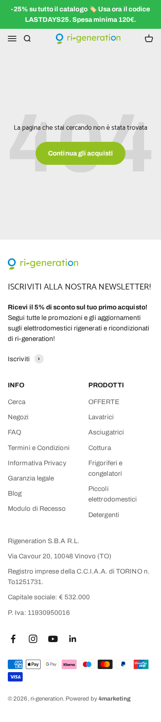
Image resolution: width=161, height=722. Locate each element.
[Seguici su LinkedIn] (73, 639)
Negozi (18, 417)
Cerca (16, 402)
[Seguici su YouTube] (53, 639)
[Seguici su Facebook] (13, 639)
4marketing (114, 699)
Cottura (99, 448)
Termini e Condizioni (39, 448)
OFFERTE (104, 402)
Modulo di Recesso (37, 508)
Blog (14, 493)
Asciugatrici (106, 432)
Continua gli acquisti (80, 153)
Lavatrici (101, 417)
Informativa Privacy (37, 463)
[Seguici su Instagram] (33, 639)
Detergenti (103, 515)
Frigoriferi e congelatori (105, 468)
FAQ (14, 432)
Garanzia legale (31, 478)
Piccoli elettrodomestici (112, 494)
